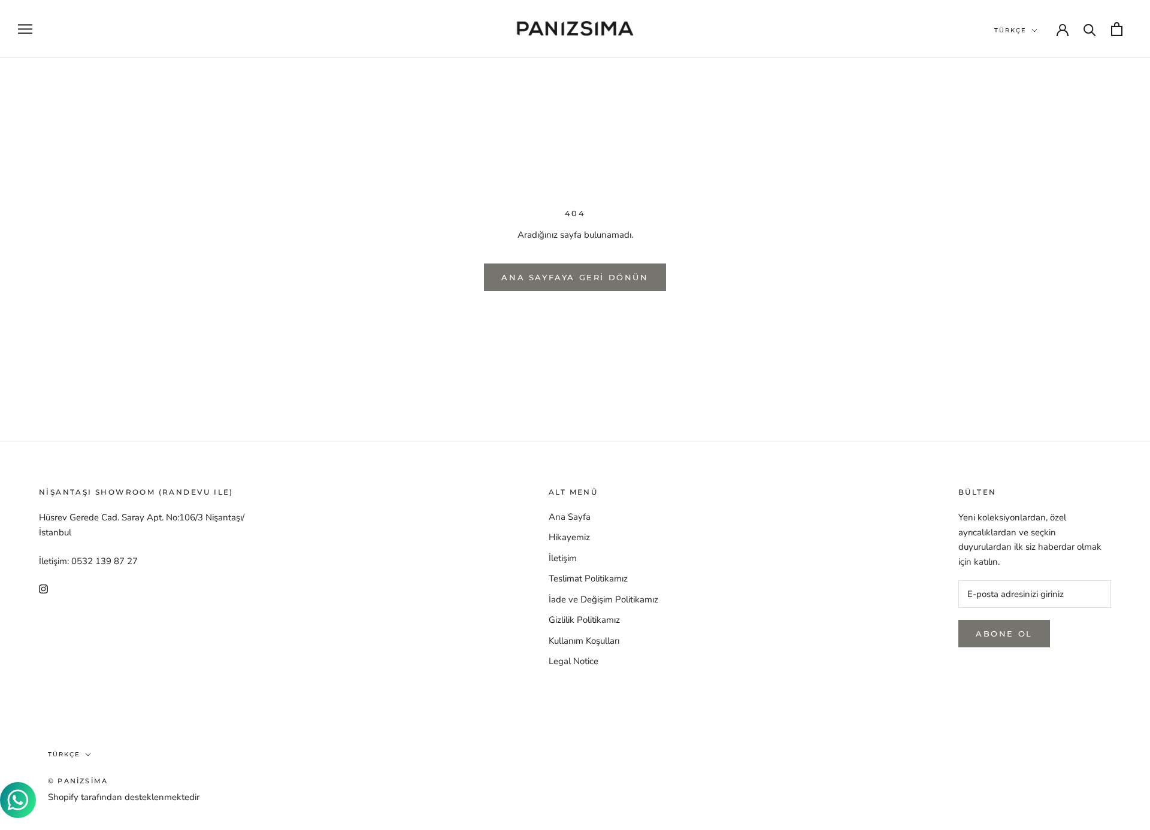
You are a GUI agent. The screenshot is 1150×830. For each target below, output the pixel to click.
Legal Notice (573, 661)
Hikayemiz (569, 537)
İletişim (563, 558)
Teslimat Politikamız (588, 578)
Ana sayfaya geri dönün (574, 277)
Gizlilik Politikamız (584, 620)
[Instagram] (43, 588)
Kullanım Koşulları (584, 641)
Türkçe (1010, 30)
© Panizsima (78, 781)
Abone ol (1004, 633)
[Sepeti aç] (1116, 29)
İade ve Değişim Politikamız (603, 599)
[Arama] (1090, 29)
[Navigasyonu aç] (25, 29)
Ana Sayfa (570, 517)
